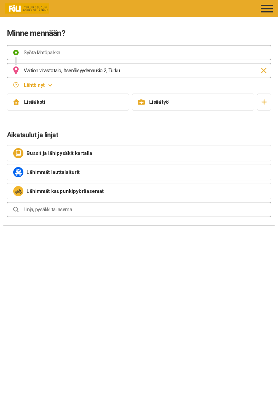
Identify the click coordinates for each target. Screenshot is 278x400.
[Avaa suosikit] (264, 102)
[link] (139, 153)
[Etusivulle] (51, 8)
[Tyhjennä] (263, 70)
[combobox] (139, 52)
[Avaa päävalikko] (267, 8)
